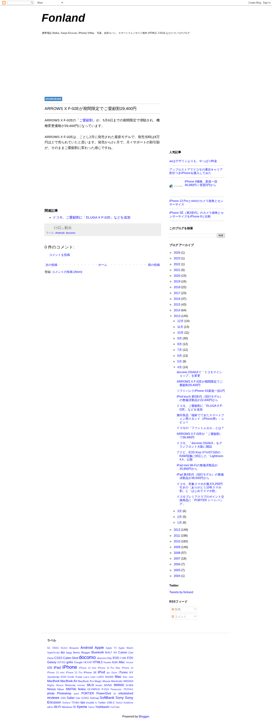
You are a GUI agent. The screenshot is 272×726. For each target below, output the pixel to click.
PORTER (87, 693)
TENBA (75, 702)
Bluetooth (97, 652)
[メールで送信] (56, 227)
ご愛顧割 (86, 120)
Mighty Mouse (55, 685)
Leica (86, 677)
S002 (63, 698)
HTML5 (98, 662)
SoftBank (107, 698)
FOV (130, 657)
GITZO (61, 662)
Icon (115, 662)
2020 (177, 275)
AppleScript (53, 652)
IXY (131, 672)
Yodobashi (102, 706)
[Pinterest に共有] (70, 227)
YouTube (115, 707)
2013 (177, 316)
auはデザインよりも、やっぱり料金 (193, 161)
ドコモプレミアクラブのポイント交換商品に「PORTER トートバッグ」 (200, 500)
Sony (119, 698)
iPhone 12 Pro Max (109, 668)
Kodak (78, 677)
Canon (122, 652)
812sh (64, 648)
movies (81, 685)
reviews (53, 698)
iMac (122, 662)
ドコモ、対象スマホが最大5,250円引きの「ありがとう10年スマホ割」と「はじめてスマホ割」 (200, 487)
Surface (66, 702)
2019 (177, 281)
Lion (92, 676)
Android (59, 232)
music (98, 685)
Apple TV (111, 648)
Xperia (82, 707)
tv (96, 702)
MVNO (108, 685)
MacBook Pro (86, 681)
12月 (180, 321)
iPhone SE (90, 672)
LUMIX (100, 677)
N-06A (129, 685)
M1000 (109, 676)
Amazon (74, 647)
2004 (177, 575)
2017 (177, 293)
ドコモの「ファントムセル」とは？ (200, 428)
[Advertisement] (136, 65)
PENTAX (128, 689)
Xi (74, 706)
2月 (180, 516)
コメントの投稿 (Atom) (67, 271)
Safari (71, 697)
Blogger (85, 652)
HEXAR (87, 662)
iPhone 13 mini (55, 672)
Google (78, 662)
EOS (116, 657)
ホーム (102, 264)
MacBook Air (68, 681)
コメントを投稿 (59, 254)
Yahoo (91, 707)
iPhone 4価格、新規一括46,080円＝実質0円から (201, 183)
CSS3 (58, 657)
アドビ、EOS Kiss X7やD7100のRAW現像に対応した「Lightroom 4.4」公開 (200, 456)
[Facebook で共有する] (66, 227)
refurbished (125, 693)
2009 (177, 547)
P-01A (105, 689)
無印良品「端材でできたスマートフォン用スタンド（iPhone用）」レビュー (200, 419)
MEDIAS (128, 681)
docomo (70, 232)
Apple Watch (125, 648)
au (63, 652)
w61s (50, 706)
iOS (49, 667)
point (76, 693)
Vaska (119, 702)
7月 (180, 349)
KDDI (63, 677)
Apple (99, 648)
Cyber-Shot (70, 657)
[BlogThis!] (59, 227)
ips (108, 672)
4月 (180, 367)
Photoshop (64, 693)
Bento (76, 652)
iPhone (69, 667)
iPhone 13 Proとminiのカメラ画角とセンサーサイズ (196, 202)
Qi (114, 693)
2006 (177, 564)
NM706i (71, 689)
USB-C (111, 702)
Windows (67, 706)
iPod (101, 672)
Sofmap (94, 697)
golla (69, 662)
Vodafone (128, 702)
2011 (177, 535)
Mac (118, 677)
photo (51, 693)
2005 (177, 570)
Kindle (71, 677)
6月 (180, 355)
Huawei (107, 662)
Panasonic (116, 689)
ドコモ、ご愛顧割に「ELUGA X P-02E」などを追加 (91, 217)
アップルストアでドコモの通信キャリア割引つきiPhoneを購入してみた (196, 171)
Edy (109, 658)
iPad (57, 667)
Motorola (70, 685)
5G (48, 648)
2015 (177, 304)
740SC (55, 648)
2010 (177, 541)
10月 (180, 332)
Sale (77, 698)
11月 (180, 326)
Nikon (60, 689)
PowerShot (103, 693)
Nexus (51, 689)
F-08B (123, 658)
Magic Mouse (102, 681)
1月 (180, 522)
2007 (177, 558)
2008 (177, 552)
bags (69, 652)
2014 (177, 310)
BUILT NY (111, 652)
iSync (114, 672)
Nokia (82, 689)
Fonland (63, 18)
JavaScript (53, 676)
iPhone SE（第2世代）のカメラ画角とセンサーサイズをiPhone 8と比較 (196, 214)
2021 (177, 270)
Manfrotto (116, 681)
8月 (180, 344)
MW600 (119, 685)
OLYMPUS (93, 689)
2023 (177, 258)
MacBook (53, 681)
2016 (177, 298)
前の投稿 (154, 264)
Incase (129, 662)
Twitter (102, 702)
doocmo (102, 658)
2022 (177, 264)
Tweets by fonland (181, 592)
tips (82, 702)
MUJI (90, 685)
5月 (180, 361)
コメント (180, 616)
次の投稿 (51, 264)
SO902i (85, 698)
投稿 (177, 609)
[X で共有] (63, 227)
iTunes (123, 672)
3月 (180, 511)
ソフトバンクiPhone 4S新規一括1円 (201, 390)
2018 (177, 287)
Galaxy (51, 662)
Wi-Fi (57, 706)
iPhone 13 (127, 668)
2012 (177, 529)
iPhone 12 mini (87, 668)
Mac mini (128, 677)
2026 (177, 252)
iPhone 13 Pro (74, 672)
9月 (180, 338)
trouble (90, 702)
